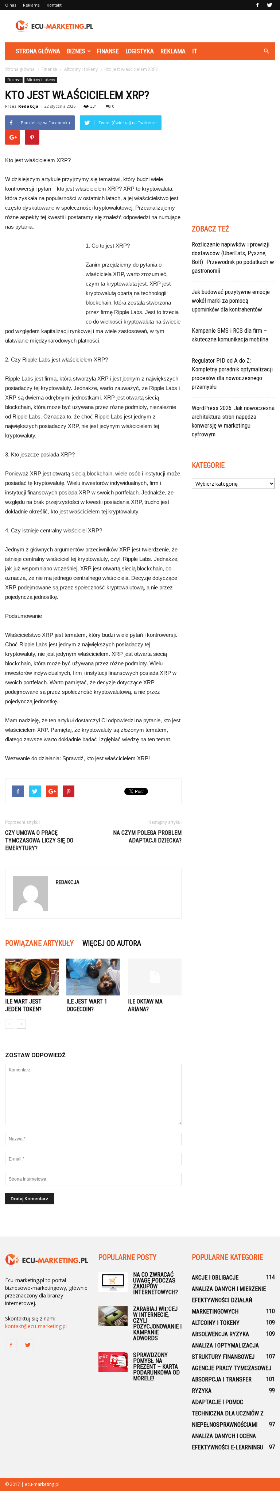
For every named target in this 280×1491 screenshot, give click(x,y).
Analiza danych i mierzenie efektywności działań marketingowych (229, 1300)
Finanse (108, 51)
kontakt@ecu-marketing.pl (36, 1326)
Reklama (31, 5)
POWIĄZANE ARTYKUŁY (39, 943)
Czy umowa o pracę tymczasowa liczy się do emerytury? (39, 840)
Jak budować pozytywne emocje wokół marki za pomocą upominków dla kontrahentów (231, 300)
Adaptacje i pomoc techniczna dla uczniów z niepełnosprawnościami (228, 1413)
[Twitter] (269, 5)
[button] (266, 51)
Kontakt (54, 5)
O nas (10, 5)
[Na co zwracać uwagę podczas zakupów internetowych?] (113, 1282)
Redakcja (28, 106)
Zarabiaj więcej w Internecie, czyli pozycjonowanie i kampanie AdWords (157, 1323)
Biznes (76, 51)
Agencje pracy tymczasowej (231, 1368)
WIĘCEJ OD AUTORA (111, 943)
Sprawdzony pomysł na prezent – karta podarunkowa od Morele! (156, 1367)
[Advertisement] (189, 26)
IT (194, 51)
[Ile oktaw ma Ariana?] (155, 977)
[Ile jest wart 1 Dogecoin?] (93, 977)
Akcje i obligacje (215, 1277)
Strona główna (38, 51)
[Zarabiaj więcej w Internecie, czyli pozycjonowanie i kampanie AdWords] (113, 1316)
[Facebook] (257, 5)
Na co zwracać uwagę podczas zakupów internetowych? (155, 1283)
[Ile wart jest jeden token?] (32, 977)
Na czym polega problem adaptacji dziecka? (147, 836)
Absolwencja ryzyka (220, 1334)
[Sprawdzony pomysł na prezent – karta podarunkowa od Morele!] (113, 1362)
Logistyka (139, 51)
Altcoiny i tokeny (41, 79)
